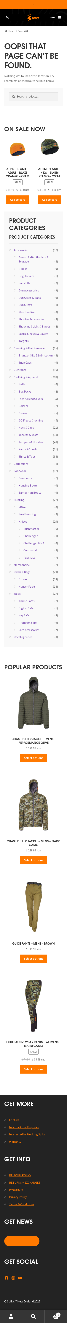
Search (33, 1316)
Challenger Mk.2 (33, 543)
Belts (22, 384)
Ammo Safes (27, 601)
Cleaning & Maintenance (29, 348)
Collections (21, 464)
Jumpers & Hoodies (31, 442)
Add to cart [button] (17, 199)
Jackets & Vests (28, 435)
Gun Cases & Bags (30, 298)
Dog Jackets (26, 276)
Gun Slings (25, 305)
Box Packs (25, 391)
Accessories (21, 250)
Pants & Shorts (28, 449)
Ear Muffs (24, 283)
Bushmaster (31, 529)
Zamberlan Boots (30, 492)
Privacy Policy (18, 1197)
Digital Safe (26, 608)
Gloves (23, 413)
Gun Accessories (29, 290)
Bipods (23, 269)
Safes (17, 593)
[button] (53, 17)
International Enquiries (24, 1127)
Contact (14, 1120)
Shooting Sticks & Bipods (34, 326)
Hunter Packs (27, 586)
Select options (33, 758)
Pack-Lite (29, 557)
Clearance (20, 370)
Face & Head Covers (31, 399)
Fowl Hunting (27, 514)
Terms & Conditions (21, 1204)
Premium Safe (28, 622)
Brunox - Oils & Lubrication (36, 355)
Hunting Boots (28, 485)
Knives (23, 521)
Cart (52, 1313)
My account (16, 1189)
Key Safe (24, 615)
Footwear (20, 471)
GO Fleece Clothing (31, 420)
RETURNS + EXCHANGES (24, 1182)
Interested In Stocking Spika (27, 1134)
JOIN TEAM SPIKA (22, 1241)
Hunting (19, 500)
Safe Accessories (29, 630)
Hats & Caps (26, 427)
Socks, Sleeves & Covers (33, 334)
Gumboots (25, 478)
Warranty (15, 1141)
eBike (22, 507)
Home (12, 31)
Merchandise (27, 312)
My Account (11, 1316)
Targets (24, 341)
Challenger (30, 536)
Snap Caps (25, 362)
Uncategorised (23, 637)
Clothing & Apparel (26, 377)
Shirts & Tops (27, 456)
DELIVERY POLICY (20, 1175)
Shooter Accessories (31, 319)
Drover (23, 579)
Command (30, 550)
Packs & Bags (22, 572)
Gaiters (23, 406)
